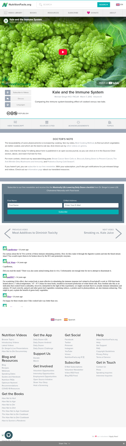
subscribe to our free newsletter (41, 166)
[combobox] (67, 4)
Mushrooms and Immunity (32, 161)
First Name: (12, 200)
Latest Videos (8, 345)
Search (103, 4)
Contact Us (101, 366)
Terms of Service (103, 357)
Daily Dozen (38, 345)
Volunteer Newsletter (74, 369)
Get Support (101, 345)
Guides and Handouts (11, 376)
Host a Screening (40, 385)
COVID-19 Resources (11, 388)
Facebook (69, 339)
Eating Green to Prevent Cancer (98, 158)
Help (98, 342)
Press (98, 369)
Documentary (14, 351)
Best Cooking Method (84, 142)
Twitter (68, 342)
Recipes (5, 367)
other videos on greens (77, 145)
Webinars (6, 370)
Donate (36, 358)
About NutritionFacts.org (107, 339)
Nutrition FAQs (8, 379)
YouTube (68, 351)
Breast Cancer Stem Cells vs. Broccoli (68, 158)
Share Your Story (40, 382)
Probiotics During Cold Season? (60, 161)
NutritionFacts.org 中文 (75, 357)
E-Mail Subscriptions (73, 366)
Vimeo (68, 354)
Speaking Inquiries (104, 372)
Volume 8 (97, 96)
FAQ (98, 348)
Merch (36, 360)
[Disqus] (63, 276)
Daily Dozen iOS (40, 339)
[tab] (16, 124)
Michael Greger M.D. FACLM (67, 96)
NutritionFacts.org (19, 4)
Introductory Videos (10, 342)
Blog (4, 365)
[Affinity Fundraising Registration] (8, 434)
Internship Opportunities (43, 373)
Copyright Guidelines (105, 351)
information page (35, 169)
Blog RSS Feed (71, 375)
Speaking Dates (8, 373)
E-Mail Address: (71, 200)
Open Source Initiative (43, 379)
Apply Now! (113, 436)
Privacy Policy (102, 354)
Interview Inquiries (104, 375)
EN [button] (121, 4)
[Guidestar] (3, 434)
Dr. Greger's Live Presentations (15, 348)
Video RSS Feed (72, 372)
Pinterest (68, 345)
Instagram (69, 348)
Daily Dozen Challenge (43, 348)
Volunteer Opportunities (43, 370)
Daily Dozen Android (42, 342)
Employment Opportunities (44, 376)
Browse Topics (8, 339)
